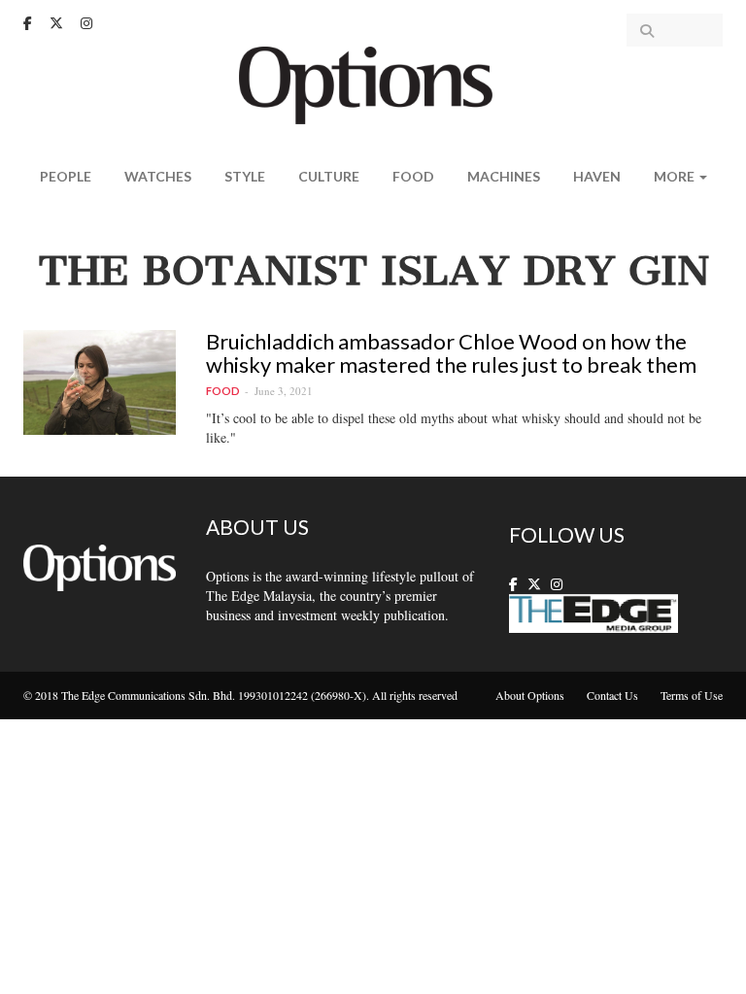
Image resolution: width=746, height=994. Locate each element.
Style (244, 176)
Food (413, 176)
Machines (503, 176)
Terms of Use (692, 695)
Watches (157, 176)
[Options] (373, 83)
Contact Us (612, 695)
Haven (597, 176)
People (65, 176)
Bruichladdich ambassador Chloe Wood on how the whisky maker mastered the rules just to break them (451, 353)
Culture (328, 176)
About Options (529, 695)
